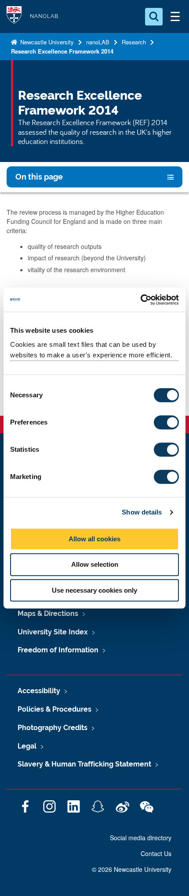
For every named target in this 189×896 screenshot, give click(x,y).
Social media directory (140, 837)
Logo (14, 16)
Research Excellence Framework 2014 (62, 51)
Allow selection (94, 564)
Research (134, 42)
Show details (142, 512)
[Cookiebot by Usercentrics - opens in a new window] (140, 300)
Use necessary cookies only (94, 590)
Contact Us (156, 853)
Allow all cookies (94, 539)
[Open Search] (154, 16)
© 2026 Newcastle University (131, 869)
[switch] (166, 422)
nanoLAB (97, 42)
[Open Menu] (175, 16)
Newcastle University (46, 42)
